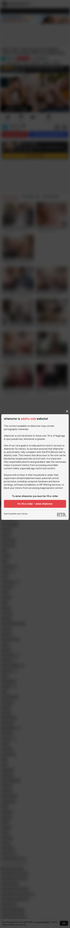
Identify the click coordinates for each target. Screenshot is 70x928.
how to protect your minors (16, 514)
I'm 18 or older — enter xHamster (35, 504)
